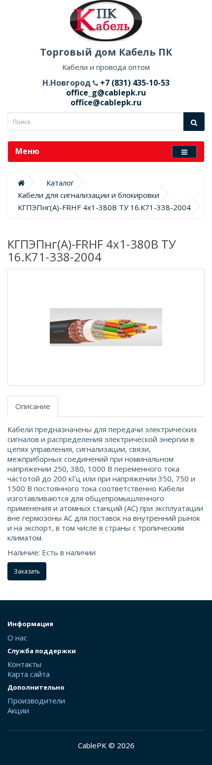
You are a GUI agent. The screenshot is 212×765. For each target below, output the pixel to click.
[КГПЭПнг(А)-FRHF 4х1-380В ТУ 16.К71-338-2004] (106, 327)
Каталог (60, 183)
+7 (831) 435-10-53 (134, 82)
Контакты (24, 664)
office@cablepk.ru (106, 102)
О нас (17, 637)
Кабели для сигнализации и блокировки (88, 195)
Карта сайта (28, 674)
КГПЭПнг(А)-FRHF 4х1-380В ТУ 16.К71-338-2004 (104, 207)
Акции (18, 710)
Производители (36, 700)
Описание (32, 406)
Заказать (27, 571)
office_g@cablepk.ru (106, 92)
